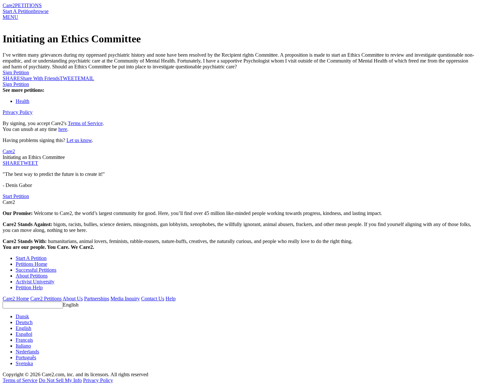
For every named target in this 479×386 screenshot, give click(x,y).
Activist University (35, 281)
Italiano (23, 346)
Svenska (24, 363)
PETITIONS (28, 5)
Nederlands (27, 351)
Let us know (79, 140)
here (62, 129)
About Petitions (32, 276)
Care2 (9, 5)
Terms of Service (85, 123)
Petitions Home (31, 264)
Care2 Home (16, 298)
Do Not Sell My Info (60, 380)
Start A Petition (18, 11)
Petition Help (29, 287)
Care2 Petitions (46, 298)
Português (26, 357)
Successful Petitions (36, 270)
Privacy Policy (18, 112)
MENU (10, 17)
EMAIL (86, 78)
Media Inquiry (125, 298)
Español (24, 334)
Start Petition (16, 196)
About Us (73, 298)
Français (24, 340)
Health (22, 101)
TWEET (69, 78)
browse (41, 11)
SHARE (11, 163)
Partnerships (96, 298)
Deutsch (24, 322)
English (71, 304)
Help (171, 298)
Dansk (22, 316)
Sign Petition (16, 72)
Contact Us (152, 298)
